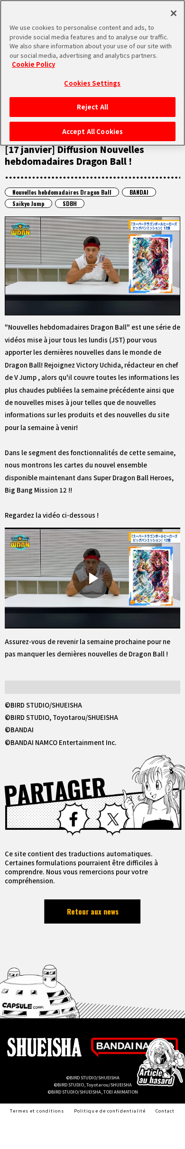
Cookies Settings (92, 83)
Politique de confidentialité (110, 1110)
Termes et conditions (37, 1110)
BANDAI (139, 192)
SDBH (70, 203)
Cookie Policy (33, 64)
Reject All (92, 106)
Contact (165, 1110)
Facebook (73, 819)
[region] (92, 73)
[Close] (173, 13)
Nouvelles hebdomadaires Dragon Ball (61, 192)
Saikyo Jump (28, 203)
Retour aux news (93, 911)
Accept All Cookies (92, 131)
